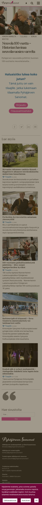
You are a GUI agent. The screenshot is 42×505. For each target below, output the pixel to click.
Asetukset (26, 500)
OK (36, 500)
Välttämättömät (10, 500)
